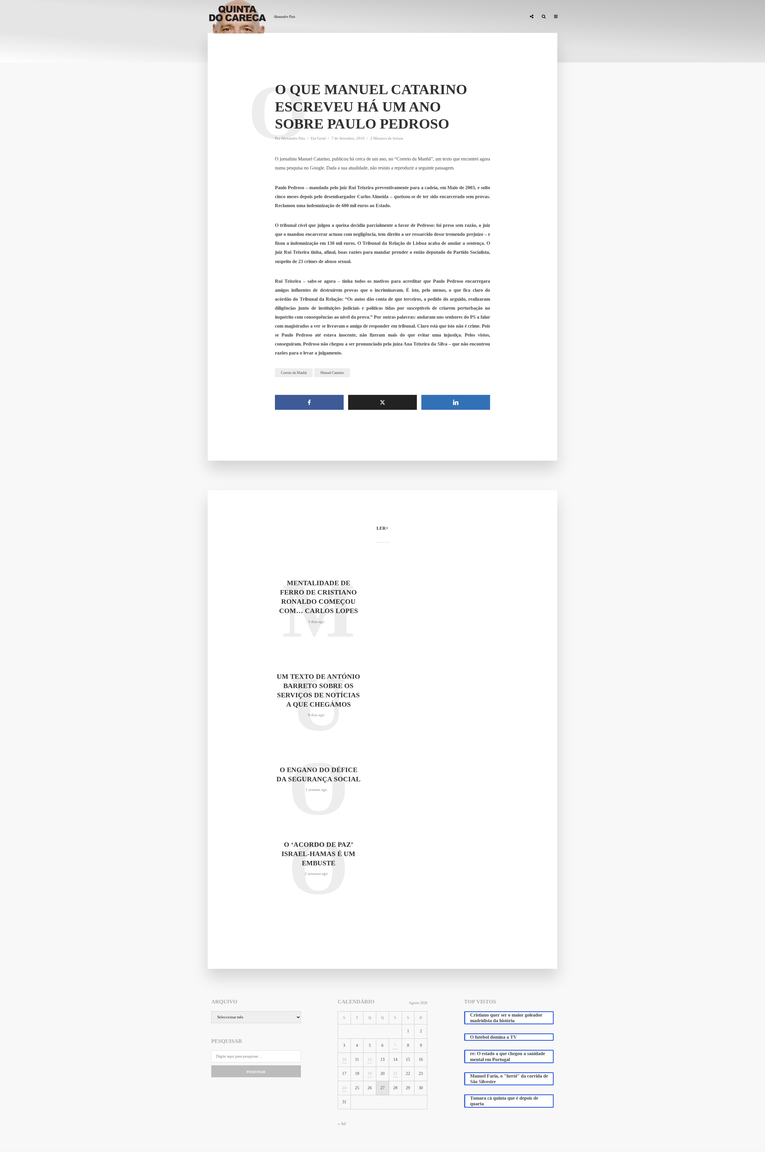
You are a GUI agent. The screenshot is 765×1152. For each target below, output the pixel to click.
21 (395, 1073)
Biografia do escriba (414, 17)
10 (344, 1059)
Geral (321, 138)
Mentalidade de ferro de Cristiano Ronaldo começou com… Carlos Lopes (318, 597)
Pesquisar (256, 1072)
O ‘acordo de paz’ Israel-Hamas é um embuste (318, 854)
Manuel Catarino (332, 373)
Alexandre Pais (293, 138)
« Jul (342, 1124)
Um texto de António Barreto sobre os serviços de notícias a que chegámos (318, 690)
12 (370, 1059)
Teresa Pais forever (461, 17)
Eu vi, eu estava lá (504, 17)
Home (380, 17)
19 (370, 1073)
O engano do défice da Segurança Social (318, 774)
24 (344, 1088)
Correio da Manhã (294, 373)
